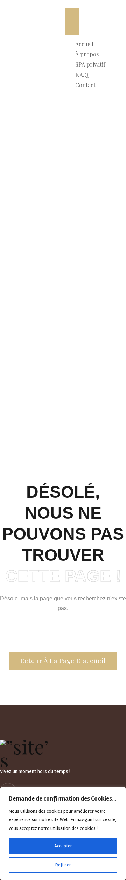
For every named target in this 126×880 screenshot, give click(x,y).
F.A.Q (82, 75)
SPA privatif (90, 64)
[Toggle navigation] (72, 21)
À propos (87, 54)
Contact (85, 85)
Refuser (63, 865)
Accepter (63, 846)
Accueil (84, 44)
